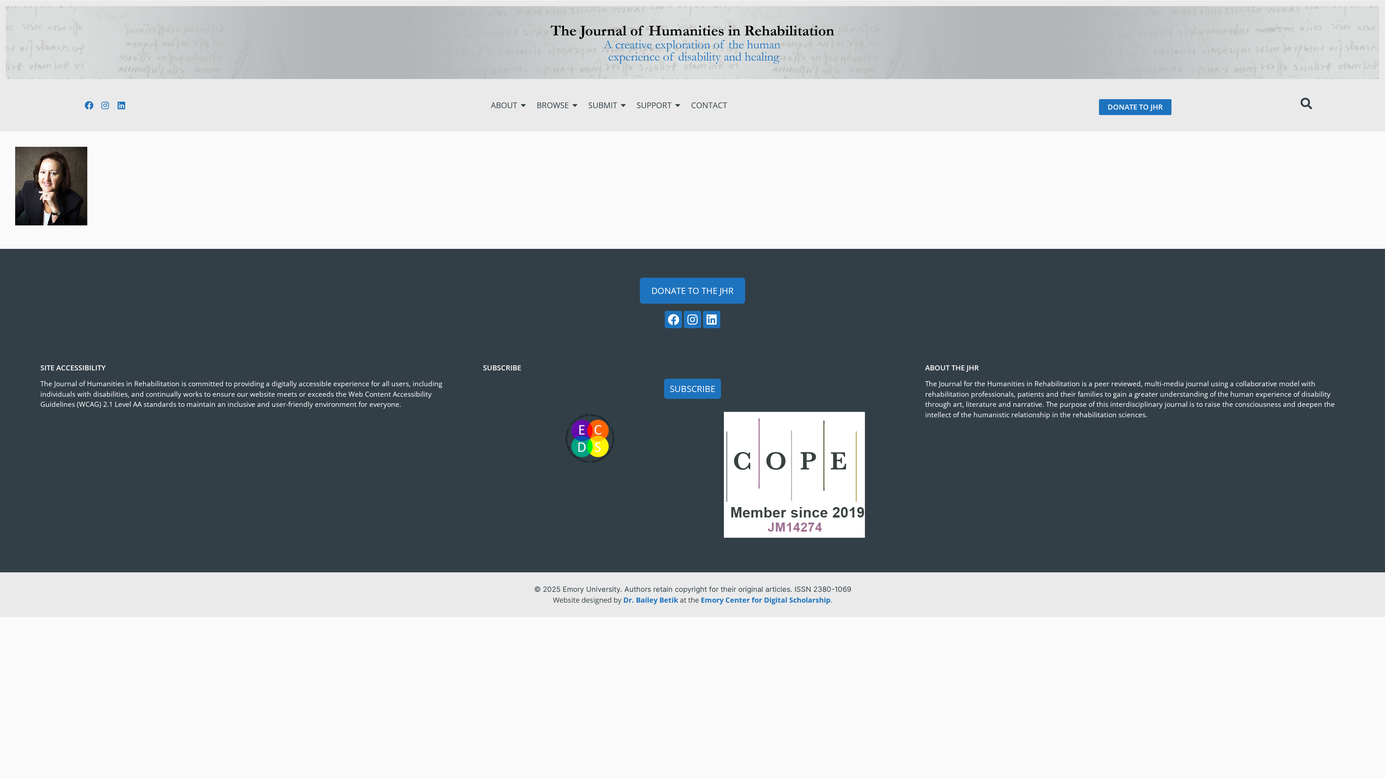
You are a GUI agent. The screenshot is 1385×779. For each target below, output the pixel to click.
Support (654, 105)
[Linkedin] (121, 105)
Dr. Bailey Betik (650, 600)
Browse (553, 105)
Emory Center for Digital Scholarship (766, 600)
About (504, 105)
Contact (709, 105)
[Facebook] (89, 105)
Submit (602, 105)
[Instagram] (105, 105)
